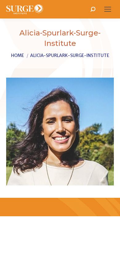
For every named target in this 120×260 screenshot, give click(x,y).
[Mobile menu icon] (108, 9)
